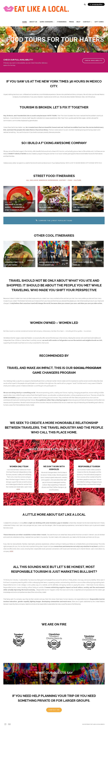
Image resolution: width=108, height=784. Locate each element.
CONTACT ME (54, 710)
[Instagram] (4, 724)
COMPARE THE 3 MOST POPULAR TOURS (55, 220)
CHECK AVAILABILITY (93, 60)
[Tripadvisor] (8, 724)
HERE (18, 489)
